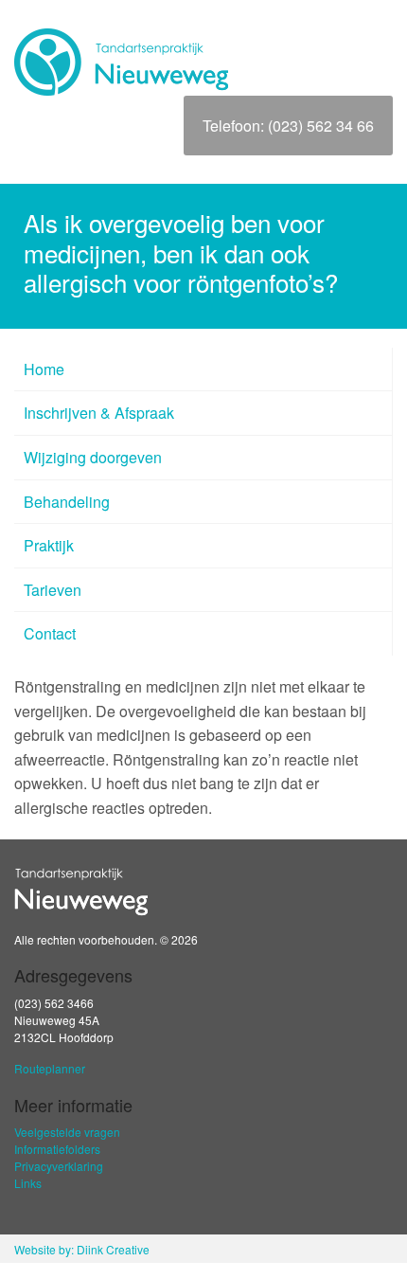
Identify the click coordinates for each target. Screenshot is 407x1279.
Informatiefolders (57, 1149)
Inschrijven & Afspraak (99, 412)
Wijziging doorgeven (93, 457)
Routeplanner (49, 1068)
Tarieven (52, 590)
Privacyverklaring (58, 1166)
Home (44, 369)
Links (28, 1183)
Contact (50, 633)
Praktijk (49, 545)
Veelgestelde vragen (67, 1132)
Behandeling (67, 502)
